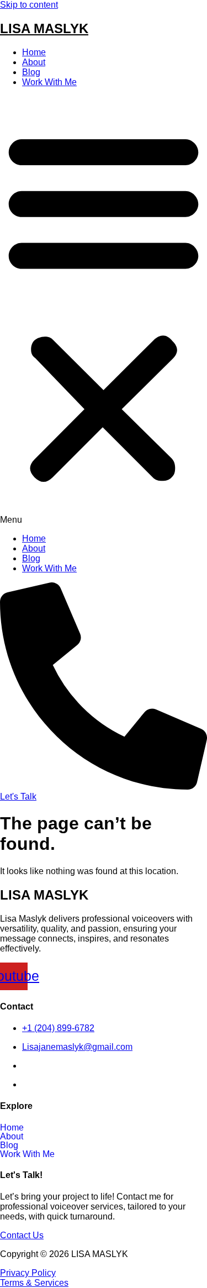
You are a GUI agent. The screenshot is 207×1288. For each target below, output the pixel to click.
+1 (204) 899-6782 (58, 1028)
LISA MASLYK (44, 28)
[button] (103, 310)
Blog (31, 72)
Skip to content (29, 4)
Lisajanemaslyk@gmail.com (77, 1047)
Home (34, 52)
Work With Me (49, 82)
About (33, 62)
